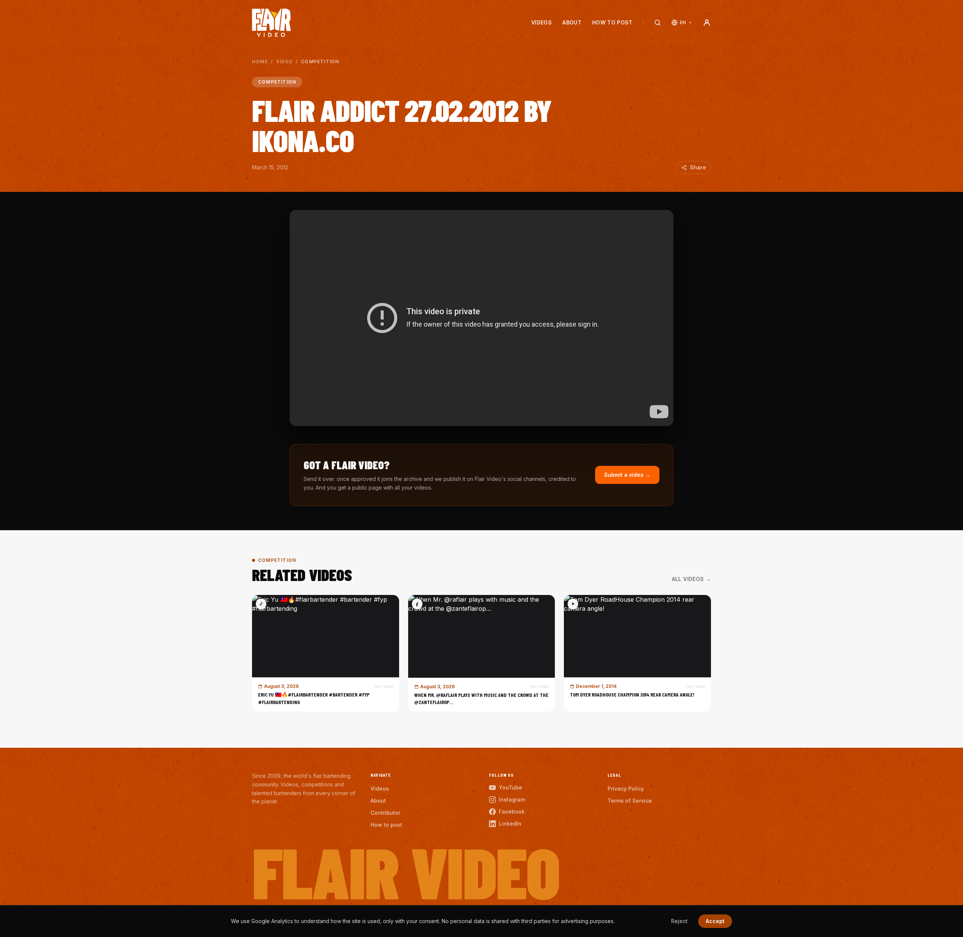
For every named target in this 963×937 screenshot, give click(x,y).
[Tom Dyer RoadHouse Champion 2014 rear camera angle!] (637, 653)
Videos (541, 22)
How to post (612, 22)
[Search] (657, 22)
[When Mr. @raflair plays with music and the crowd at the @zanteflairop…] (481, 653)
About (572, 22)
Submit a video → (627, 475)
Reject (679, 921)
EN (683, 22)
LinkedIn (510, 823)
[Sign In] (707, 22)
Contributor (385, 812)
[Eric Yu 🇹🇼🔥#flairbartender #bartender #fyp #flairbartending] (325, 653)
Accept (715, 921)
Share (698, 167)
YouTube (510, 787)
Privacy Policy (626, 788)
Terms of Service (630, 800)
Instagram (512, 799)
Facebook (512, 811)
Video (284, 61)
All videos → (691, 579)
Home (260, 61)
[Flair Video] (271, 23)
